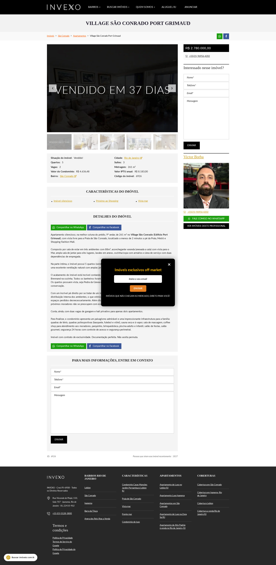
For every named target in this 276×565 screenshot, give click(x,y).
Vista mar (143, 201)
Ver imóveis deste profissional (206, 226)
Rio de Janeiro (132, 158)
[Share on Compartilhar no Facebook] (226, 36)
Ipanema (88, 503)
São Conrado (67, 176)
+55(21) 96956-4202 (199, 56)
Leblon (87, 488)
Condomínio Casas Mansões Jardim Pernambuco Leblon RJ (134, 488)
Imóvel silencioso (63, 201)
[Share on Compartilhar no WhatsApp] (219, 36)
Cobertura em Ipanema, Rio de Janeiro (209, 494)
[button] (172, 88)
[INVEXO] (63, 7)
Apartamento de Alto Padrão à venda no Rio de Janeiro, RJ (173, 527)
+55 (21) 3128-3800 (62, 514)
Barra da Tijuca (91, 511)
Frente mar (127, 514)
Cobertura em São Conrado (209, 485)
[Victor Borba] (206, 185)
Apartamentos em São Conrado (170, 505)
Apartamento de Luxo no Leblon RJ (171, 486)
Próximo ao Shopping (107, 201)
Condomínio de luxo (131, 522)
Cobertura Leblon (205, 503)
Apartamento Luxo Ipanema (172, 496)
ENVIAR (138, 288)
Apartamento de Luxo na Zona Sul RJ (173, 516)
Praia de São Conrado (131, 499)
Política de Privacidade (63, 538)
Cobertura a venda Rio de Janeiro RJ (208, 512)
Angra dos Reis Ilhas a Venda (97, 519)
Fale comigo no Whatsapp (208, 219)
